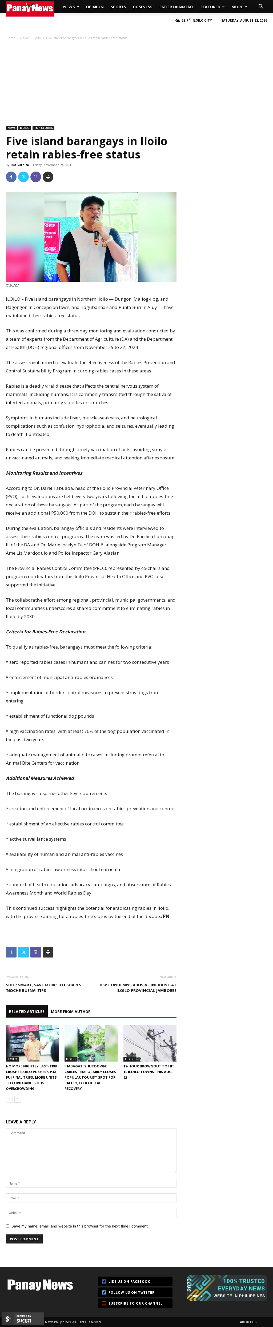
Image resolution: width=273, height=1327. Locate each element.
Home (10, 38)
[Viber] (35, 177)
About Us (248, 1322)
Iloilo (37, 38)
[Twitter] (23, 177)
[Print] (48, 177)
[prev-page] (9, 1099)
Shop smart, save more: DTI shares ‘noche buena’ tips (43, 987)
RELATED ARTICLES (27, 1011)
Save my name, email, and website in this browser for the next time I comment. (80, 1226)
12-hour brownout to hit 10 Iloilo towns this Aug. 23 (148, 1072)
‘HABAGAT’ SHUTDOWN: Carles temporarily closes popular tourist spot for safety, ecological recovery (90, 1077)
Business (142, 6)
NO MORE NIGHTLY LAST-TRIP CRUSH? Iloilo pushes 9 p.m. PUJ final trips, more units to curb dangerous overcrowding (31, 1077)
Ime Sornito (20, 165)
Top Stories (43, 128)
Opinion (95, 6)
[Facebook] (11, 177)
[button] (260, 7)
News (69, 6)
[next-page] (17, 1099)
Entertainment (176, 6)
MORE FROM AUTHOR (71, 1011)
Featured (210, 6)
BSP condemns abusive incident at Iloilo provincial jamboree (138, 987)
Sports (118, 6)
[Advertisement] (136, 80)
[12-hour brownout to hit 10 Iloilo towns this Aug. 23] (149, 1043)
